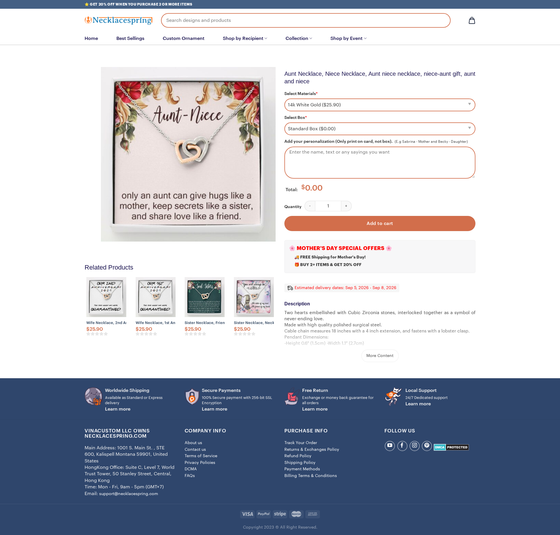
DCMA (191, 469)
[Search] (442, 20)
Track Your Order (300, 443)
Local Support (421, 390)
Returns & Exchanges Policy (311, 450)
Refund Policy (298, 456)
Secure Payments (221, 390)
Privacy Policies (200, 463)
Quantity (293, 207)
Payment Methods (302, 469)
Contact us (195, 450)
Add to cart (380, 223)
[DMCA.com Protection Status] (451, 447)
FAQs (190, 476)
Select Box (295, 118)
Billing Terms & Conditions (310, 476)
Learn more (117, 409)
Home (91, 38)
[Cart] (471, 20)
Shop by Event (346, 38)
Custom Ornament (183, 38)
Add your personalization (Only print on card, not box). (338, 142)
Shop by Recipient (243, 38)
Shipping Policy (300, 463)
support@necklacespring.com (128, 494)
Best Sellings (130, 38)
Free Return (315, 390)
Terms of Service (201, 456)
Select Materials (301, 94)
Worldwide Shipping (127, 390)
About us (193, 443)
